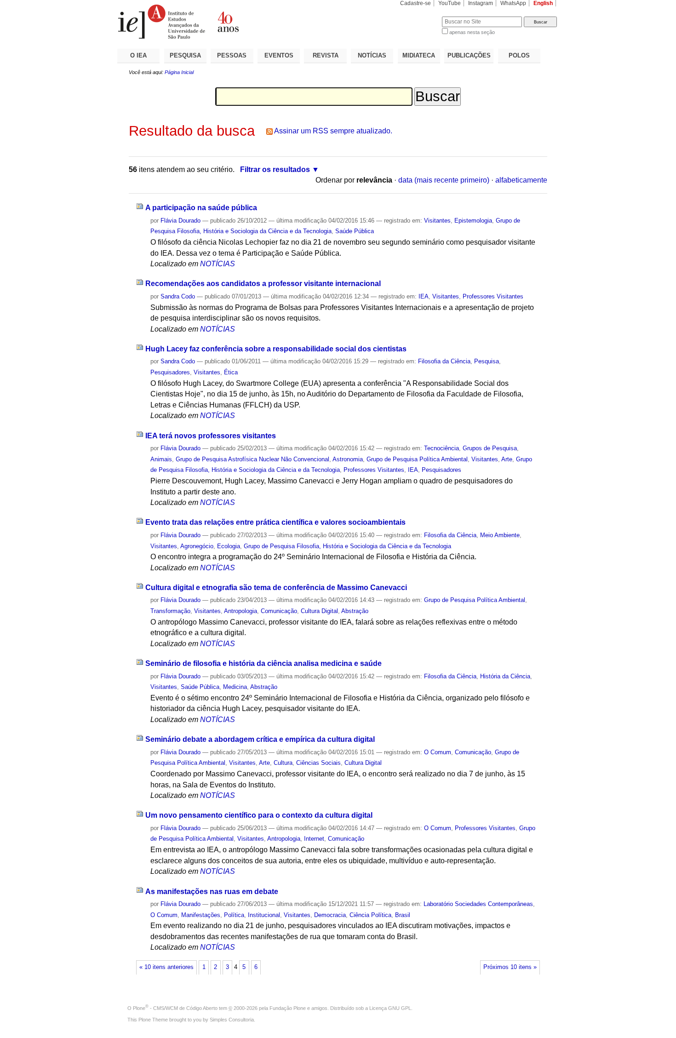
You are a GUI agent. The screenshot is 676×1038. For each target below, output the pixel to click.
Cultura (283, 762)
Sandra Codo (177, 296)
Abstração (354, 611)
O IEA (138, 55)
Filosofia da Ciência (444, 361)
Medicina (235, 686)
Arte (506, 459)
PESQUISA (185, 55)
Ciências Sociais (318, 762)
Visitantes (437, 220)
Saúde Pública (354, 231)
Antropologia (240, 611)
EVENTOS (278, 55)
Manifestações (200, 915)
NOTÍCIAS (372, 55)
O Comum (437, 752)
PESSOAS (231, 55)
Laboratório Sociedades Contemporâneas (478, 903)
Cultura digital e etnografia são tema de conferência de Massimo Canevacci (276, 587)
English (543, 3)
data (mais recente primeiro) (443, 180)
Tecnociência (441, 448)
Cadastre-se (415, 3)
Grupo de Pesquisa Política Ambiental (417, 459)
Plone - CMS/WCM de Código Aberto (175, 1008)
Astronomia (347, 459)
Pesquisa (486, 361)
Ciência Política (370, 915)
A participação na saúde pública (201, 208)
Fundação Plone (287, 1008)
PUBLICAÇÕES (469, 55)
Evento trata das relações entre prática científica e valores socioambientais (275, 522)
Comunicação (279, 611)
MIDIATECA (418, 55)
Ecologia (228, 546)
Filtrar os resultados (275, 169)
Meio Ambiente (500, 535)
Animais (161, 459)
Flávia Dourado (180, 220)
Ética (231, 372)
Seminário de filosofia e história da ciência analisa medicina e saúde (263, 663)
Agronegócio (196, 546)
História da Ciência (505, 676)
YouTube (449, 3)
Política (234, 915)
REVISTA (325, 55)
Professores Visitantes (493, 296)
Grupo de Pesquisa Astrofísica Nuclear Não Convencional (252, 459)
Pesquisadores (170, 372)
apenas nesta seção (472, 32)
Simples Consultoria (232, 1019)
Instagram (480, 3)
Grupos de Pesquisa (490, 448)
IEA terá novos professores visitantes (210, 436)
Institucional (264, 915)
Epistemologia (473, 220)
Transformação (170, 611)
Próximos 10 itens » (510, 967)
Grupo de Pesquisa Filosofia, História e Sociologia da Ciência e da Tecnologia (347, 546)
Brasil (402, 915)
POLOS (519, 55)
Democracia (330, 915)
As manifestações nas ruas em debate (211, 891)
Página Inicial (179, 72)
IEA (423, 296)
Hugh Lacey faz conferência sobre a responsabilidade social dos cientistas (276, 349)
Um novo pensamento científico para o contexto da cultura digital (258, 815)
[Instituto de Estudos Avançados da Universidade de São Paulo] (227, 22)
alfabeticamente (521, 180)
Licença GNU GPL (390, 1008)
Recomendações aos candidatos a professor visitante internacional (263, 283)
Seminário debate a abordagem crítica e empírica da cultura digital (260, 739)
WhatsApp (513, 3)
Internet (314, 838)
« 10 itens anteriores (166, 967)
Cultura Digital (319, 611)
